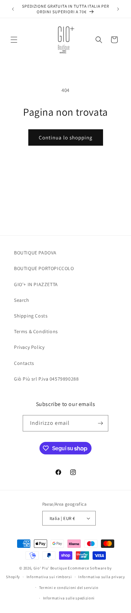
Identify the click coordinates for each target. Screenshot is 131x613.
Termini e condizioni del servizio (69, 587)
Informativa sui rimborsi (49, 576)
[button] (14, 39)
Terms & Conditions (36, 331)
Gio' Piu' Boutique (50, 568)
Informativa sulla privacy (101, 576)
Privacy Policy (29, 347)
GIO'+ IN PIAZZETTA (36, 284)
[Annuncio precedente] (13, 9)
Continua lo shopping (66, 137)
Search (21, 300)
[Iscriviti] (100, 423)
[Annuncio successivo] (118, 9)
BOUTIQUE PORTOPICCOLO (44, 268)
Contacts (24, 363)
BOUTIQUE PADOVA (35, 253)
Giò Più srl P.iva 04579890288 (46, 379)
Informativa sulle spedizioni (69, 598)
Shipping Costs (31, 316)
